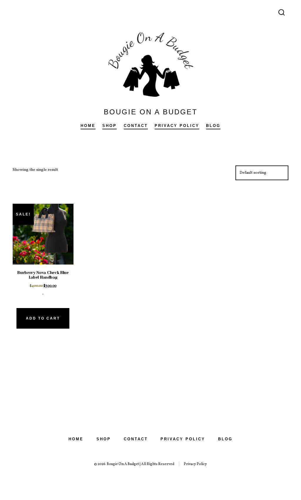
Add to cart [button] (43, 318)
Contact (136, 125)
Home (88, 125)
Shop (109, 125)
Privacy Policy (177, 125)
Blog (213, 125)
